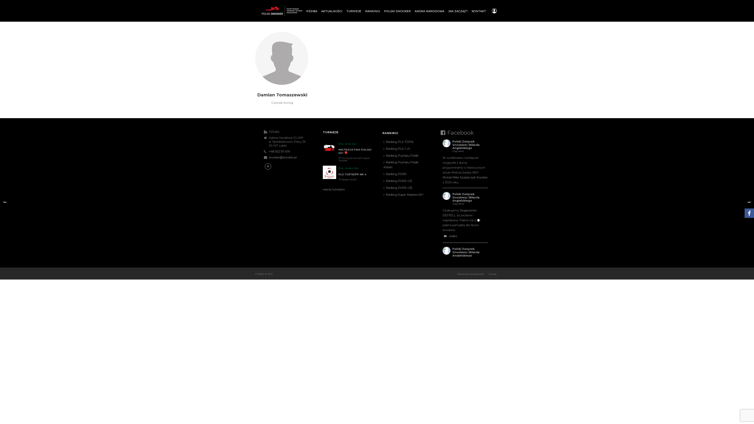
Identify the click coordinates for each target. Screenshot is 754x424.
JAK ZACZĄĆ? (458, 11)
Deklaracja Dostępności (470, 273)
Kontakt (479, 11)
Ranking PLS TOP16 (399, 142)
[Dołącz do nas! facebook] (268, 166)
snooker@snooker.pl (283, 157)
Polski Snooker (397, 11)
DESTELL (449, 215)
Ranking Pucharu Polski (402, 155)
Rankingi (372, 11)
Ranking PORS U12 (399, 181)
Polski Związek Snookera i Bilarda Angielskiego (465, 145)
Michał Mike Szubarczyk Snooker (465, 177)
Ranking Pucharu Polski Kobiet (400, 165)
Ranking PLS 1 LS (398, 149)
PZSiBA (311, 11)
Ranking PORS (396, 174)
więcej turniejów (334, 189)
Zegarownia (468, 210)
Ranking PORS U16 (399, 188)
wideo (453, 236)
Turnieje (353, 11)
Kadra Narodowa (429, 11)
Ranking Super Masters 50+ (405, 194)
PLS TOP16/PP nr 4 (352, 174)
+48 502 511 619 (279, 151)
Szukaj (492, 273)
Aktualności (331, 11)
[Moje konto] (494, 12)
